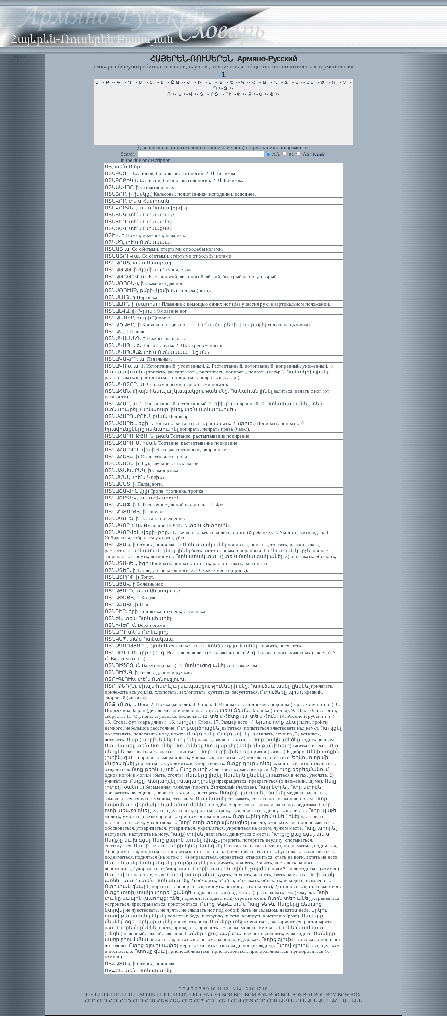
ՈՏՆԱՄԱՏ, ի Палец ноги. (134, 484)
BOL (238, 994)
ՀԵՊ (199, 1000)
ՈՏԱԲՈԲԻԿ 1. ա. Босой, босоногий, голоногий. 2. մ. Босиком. (174, 180)
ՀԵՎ (235, 1000)
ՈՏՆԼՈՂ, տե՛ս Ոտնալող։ (136, 632)
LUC (116, 994)
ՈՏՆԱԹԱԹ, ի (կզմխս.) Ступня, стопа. (149, 269)
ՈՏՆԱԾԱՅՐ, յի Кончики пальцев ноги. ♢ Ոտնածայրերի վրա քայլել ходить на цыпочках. (208, 324)
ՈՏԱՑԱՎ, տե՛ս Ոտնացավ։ (139, 228)
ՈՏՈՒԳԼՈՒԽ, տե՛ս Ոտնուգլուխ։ (145, 679)
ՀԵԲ (89, 1000)
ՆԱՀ (332, 1000)
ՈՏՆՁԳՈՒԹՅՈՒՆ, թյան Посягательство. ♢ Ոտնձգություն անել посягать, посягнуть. (203, 645)
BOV (331, 994)
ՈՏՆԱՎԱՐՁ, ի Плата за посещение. (145, 518)
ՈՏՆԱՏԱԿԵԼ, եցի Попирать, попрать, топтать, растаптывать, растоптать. (187, 563)
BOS (297, 994)
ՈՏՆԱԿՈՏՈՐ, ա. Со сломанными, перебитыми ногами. (166, 384)
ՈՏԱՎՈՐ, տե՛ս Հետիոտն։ (138, 201)
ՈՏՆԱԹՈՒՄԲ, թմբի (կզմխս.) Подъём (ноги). (158, 290)
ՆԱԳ (283, 1000)
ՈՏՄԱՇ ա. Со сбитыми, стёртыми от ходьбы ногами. (164, 249)
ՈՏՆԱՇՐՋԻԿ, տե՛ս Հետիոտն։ (143, 497)
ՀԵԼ (113, 1000)
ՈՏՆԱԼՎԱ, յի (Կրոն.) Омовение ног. (146, 311)
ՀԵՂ (138, 1000)
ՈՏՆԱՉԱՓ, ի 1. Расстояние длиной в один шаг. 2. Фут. (165, 504)
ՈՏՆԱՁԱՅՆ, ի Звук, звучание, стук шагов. (152, 463)
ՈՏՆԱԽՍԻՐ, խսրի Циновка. (138, 317)
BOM (250, 994)
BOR (286, 994)
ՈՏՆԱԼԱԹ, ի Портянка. (132, 297)
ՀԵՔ (271, 1000)
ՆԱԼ (308, 1000)
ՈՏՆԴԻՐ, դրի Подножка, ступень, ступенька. (155, 611)
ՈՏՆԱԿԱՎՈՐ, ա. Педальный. (138, 359)
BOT (308, 994)
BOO (274, 994)
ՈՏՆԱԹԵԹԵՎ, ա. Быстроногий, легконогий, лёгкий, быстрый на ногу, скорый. (191, 276)
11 (219, 988)
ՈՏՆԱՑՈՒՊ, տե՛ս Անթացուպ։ (142, 590)
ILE (89, 994)
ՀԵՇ (186, 1000)
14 (238, 988)
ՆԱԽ (320, 1000)
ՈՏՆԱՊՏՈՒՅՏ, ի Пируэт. (134, 511)
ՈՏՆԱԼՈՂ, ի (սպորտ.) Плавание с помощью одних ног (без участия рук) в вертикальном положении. (217, 304)
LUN (151, 994)
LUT (183, 994)
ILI (98, 994)
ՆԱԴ (296, 1000)
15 (245, 988)
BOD (227, 994)
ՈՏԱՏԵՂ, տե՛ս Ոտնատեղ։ (139, 221)
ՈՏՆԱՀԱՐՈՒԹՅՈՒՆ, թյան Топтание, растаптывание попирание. (178, 436)
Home (19, 56)
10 (213, 988)
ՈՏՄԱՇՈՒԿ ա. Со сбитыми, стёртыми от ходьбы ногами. (169, 256)
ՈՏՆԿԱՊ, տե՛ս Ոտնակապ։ (140, 639)
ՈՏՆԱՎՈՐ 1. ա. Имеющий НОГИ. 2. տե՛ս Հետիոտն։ (168, 525)
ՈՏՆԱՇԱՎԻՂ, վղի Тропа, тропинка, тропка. (155, 491)
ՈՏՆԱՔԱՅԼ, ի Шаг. (127, 604)
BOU (319, 994)
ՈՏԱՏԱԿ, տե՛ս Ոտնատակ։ (139, 214)
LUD (127, 994)
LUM (139, 994)
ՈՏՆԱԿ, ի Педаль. (126, 331)
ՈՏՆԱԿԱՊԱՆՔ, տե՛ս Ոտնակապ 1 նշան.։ (157, 352)
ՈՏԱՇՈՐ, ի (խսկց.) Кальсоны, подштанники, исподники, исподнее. (180, 194)
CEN (205, 994)
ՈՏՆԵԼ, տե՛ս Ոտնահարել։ (139, 618)
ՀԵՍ (223, 1000)
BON (262, 994)
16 (252, 988)
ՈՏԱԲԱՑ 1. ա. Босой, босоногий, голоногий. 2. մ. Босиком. (171, 173)
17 (258, 988)
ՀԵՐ (260, 1000)
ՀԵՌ (211, 1000)
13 (232, 988)
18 (265, 988)
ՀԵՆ (174, 1000)
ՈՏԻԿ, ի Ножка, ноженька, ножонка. (145, 235)
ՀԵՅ (162, 1000)
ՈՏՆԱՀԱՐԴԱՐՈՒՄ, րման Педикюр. (147, 416)
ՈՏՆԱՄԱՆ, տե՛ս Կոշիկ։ (134, 477)
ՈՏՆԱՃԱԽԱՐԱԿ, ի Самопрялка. (142, 470)
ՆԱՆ (356, 1000)
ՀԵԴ (102, 1000)
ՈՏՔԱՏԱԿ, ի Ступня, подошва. (140, 963)
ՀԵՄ (150, 1000)
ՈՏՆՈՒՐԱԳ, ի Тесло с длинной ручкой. (148, 672)
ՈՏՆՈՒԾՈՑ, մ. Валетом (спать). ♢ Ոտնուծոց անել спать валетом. (182, 665)
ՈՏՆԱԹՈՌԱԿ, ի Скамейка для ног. (144, 283)
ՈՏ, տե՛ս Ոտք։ (123, 166)
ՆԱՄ (344, 1000)
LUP (161, 994)
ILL (106, 994)
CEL (194, 994)
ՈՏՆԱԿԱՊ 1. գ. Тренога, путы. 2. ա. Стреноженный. (163, 345)
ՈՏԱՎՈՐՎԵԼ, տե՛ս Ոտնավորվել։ (146, 207)
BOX (355, 994)
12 (225, 988)
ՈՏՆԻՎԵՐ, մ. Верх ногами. (136, 625)
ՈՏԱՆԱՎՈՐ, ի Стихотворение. (139, 187)
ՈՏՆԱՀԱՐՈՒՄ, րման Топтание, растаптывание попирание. (172, 442)
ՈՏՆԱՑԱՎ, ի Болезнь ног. (134, 584)
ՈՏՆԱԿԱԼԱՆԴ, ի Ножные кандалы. (145, 338)
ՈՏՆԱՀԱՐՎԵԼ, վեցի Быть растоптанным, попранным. (166, 449)
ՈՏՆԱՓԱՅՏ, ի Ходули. (131, 597)
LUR (172, 994)
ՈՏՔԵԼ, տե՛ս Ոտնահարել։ (139, 970)
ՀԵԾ (125, 1000)
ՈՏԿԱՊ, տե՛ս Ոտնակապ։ (138, 242)
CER (216, 994)
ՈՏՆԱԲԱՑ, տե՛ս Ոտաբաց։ (139, 262)
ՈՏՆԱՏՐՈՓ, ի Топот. (129, 577)
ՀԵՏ (247, 1000)
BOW (343, 994)
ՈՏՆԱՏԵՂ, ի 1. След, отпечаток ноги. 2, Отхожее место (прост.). (176, 570)
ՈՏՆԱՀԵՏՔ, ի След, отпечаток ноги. (146, 456)
